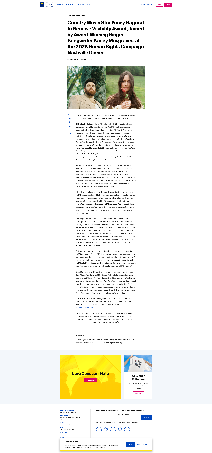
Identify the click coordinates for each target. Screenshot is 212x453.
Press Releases (77, 16)
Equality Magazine (65, 415)
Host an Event (63, 432)
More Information (142, 444)
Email (101, 414)
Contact (62, 437)
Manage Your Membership (67, 410)
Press (61, 427)
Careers (62, 422)
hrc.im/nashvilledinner (85, 307)
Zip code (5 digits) (127, 414)
